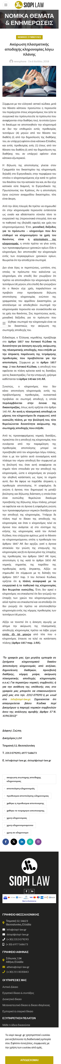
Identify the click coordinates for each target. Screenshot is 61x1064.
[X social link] (14, 842)
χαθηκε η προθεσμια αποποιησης (25, 803)
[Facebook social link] (5, 842)
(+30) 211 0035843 (17, 971)
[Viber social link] (38, 842)
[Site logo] (29, 4)
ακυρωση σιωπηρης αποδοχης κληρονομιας (24, 779)
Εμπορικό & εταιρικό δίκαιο (17, 1011)
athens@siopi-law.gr (18, 966)
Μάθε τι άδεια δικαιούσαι (16, 1024)
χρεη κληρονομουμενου (20, 825)
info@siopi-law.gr (20, 699)
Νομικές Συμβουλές (29, 37)
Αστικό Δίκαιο (10, 986)
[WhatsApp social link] (30, 842)
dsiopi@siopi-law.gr (18, 934)
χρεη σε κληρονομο (17, 832)
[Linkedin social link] (22, 842)
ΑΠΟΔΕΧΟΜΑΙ (29, 1060)
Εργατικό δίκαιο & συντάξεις (18, 992)
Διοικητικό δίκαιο (12, 999)
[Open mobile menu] (6, 5)
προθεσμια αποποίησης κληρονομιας (28, 795)
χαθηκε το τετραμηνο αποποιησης (25, 810)
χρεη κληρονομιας (17, 817)
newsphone (20, 61)
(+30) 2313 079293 (17, 939)
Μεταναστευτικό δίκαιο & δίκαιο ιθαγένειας (26, 1005)
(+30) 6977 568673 (17, 944)
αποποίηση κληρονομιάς (21, 788)
